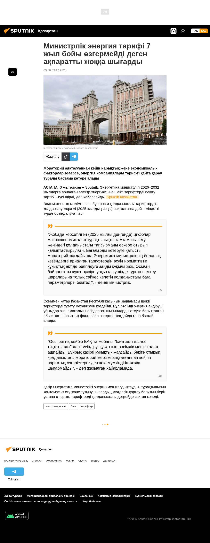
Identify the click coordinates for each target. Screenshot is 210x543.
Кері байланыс (92, 501)
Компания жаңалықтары (114, 496)
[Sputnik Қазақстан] (20, 34)
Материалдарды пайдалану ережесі (51, 496)
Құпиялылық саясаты (149, 496)
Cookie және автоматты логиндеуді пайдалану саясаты (41, 501)
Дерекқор (109, 460)
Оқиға (82, 460)
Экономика (54, 460)
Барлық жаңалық (16, 460)
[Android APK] (17, 516)
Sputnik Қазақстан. (122, 197)
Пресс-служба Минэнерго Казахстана (76, 148)
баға (73, 406)
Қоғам (70, 460)
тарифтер (87, 406)
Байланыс (86, 496)
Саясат (37, 460)
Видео (95, 460)
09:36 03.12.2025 (54, 70)
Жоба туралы (13, 496)
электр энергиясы (55, 406)
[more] (160, 290)
